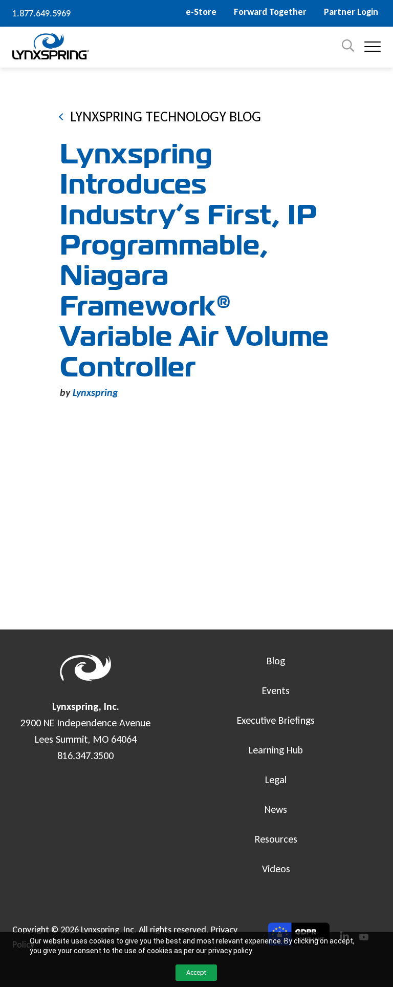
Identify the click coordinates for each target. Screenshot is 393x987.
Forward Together (270, 11)
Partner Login (351, 11)
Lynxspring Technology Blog (165, 116)
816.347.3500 (85, 755)
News (276, 809)
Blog (276, 661)
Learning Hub (276, 750)
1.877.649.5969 (41, 13)
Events (276, 690)
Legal (276, 779)
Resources (276, 839)
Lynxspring (95, 392)
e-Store (201, 11)
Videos (276, 869)
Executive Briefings (276, 720)
